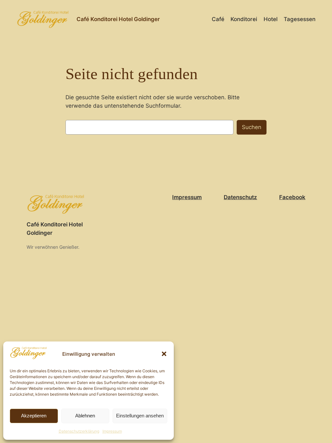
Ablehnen (85, 415)
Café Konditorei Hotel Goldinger (118, 19)
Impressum (112, 431)
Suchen (251, 127)
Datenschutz (240, 197)
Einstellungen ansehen (140, 415)
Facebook (292, 197)
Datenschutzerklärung (79, 431)
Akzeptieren (33, 415)
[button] (164, 354)
